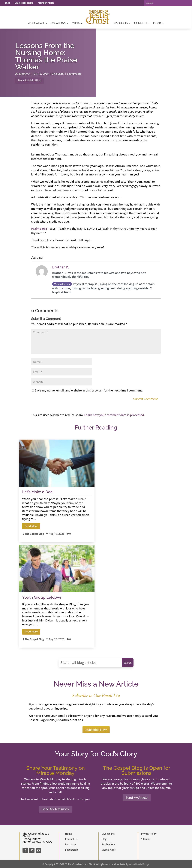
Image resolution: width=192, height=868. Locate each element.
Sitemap (145, 839)
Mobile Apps (109, 849)
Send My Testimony (55, 809)
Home (68, 833)
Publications (109, 844)
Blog (7, 3)
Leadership (71, 849)
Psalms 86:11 (40, 229)
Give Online (108, 833)
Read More (31, 526)
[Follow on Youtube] (38, 850)
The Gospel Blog (34, 533)
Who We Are (36, 23)
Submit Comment (145, 399)
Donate (158, 23)
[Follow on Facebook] (25, 850)
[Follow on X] (31, 850)
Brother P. (24, 73)
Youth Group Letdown (42, 597)
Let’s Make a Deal (38, 492)
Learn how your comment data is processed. (114, 415)
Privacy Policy (148, 833)
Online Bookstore (24, 3)
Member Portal (46, 3)
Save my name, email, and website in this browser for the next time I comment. (89, 390)
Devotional (58, 73)
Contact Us (71, 839)
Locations (58, 23)
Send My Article (137, 797)
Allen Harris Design (139, 864)
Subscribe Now (96, 730)
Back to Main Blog (29, 80)
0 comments (74, 73)
